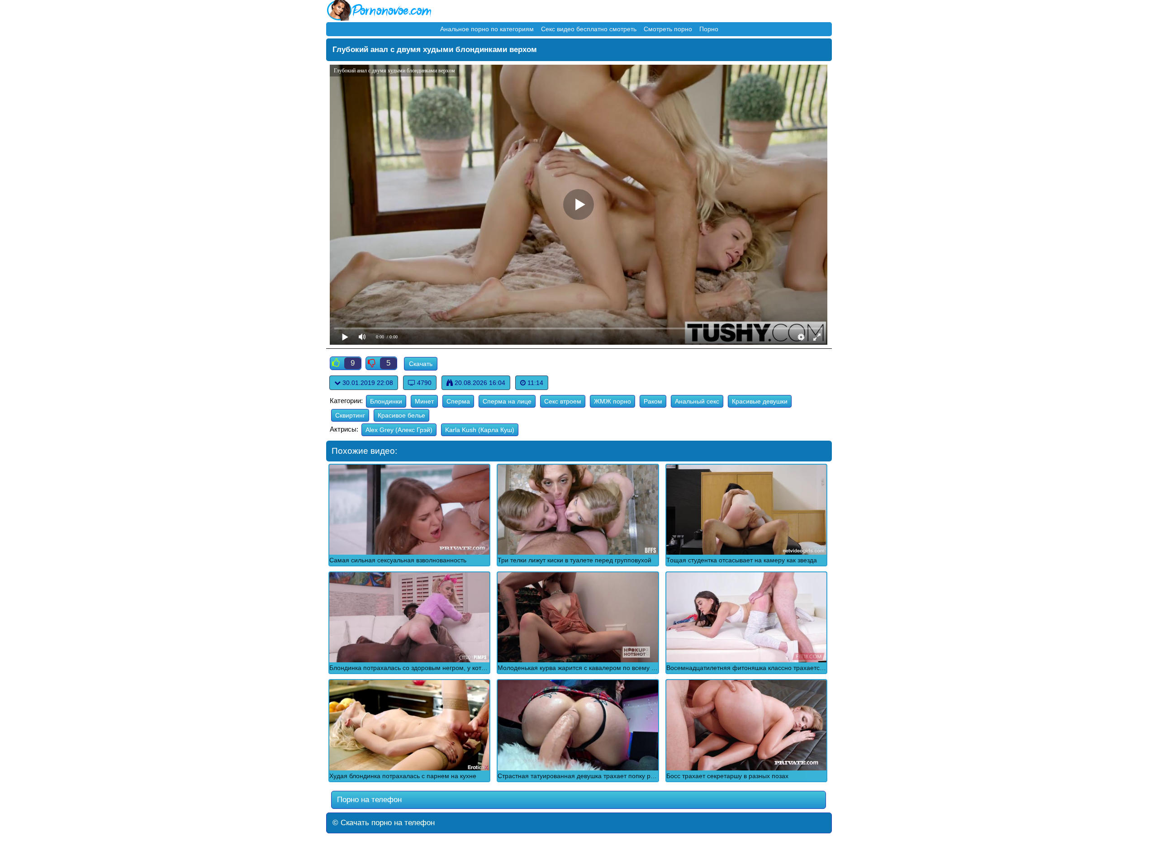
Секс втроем (562, 401)
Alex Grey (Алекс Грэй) (398, 429)
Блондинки (386, 401)
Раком (653, 401)
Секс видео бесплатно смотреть (588, 29)
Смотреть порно (668, 29)
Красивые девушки (760, 401)
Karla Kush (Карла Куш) (479, 429)
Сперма (458, 401)
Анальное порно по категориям (487, 29)
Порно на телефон (368, 799)
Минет (424, 401)
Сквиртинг (350, 415)
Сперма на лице (507, 401)
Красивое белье (401, 415)
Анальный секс (697, 401)
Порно (708, 29)
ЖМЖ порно (612, 401)
